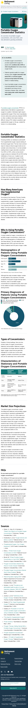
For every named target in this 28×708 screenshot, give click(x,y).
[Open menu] (26, 2)
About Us (3, 658)
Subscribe (12, 688)
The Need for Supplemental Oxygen (14, 617)
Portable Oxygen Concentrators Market (15, 570)
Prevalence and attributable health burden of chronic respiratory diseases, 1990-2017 (14, 587)
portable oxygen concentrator (10, 108)
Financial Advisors (19, 658)
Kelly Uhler (12, 48)
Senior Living (18, 664)
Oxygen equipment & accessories (13, 632)
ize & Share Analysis (10, 572)
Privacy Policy (5, 703)
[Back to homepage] (1, 11)
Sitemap (14, 705)
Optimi (15, 596)
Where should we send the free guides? (10, 683)
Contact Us (3, 661)
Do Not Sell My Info (21, 703)
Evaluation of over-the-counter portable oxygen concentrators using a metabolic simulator (15, 610)
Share (24, 11)
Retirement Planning (5, 664)
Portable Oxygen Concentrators (10, 11)
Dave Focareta (10, 47)
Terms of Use (12, 703)
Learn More (24, 7)
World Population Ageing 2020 (12, 576)
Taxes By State (18, 661)
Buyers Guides (4, 666)
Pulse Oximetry (8, 621)
